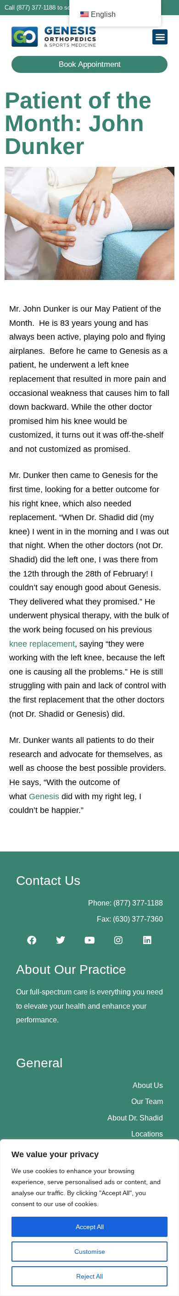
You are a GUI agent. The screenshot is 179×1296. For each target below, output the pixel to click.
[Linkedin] (147, 940)
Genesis (44, 796)
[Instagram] (118, 940)
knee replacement (42, 643)
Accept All (90, 1226)
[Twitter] (60, 940)
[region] (89, 1217)
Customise (89, 1251)
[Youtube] (89, 940)
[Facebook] (31, 940)
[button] (160, 36)
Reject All (89, 1276)
